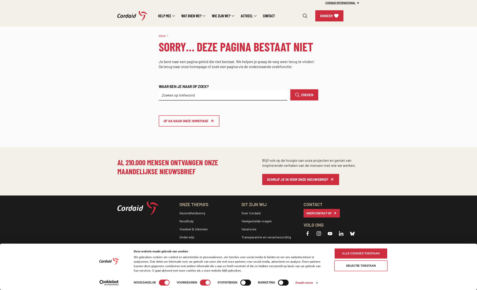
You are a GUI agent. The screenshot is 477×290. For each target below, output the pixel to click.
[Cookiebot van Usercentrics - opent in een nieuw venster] (109, 283)
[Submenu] (174, 16)
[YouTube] (330, 233)
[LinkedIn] (341, 233)
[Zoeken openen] (305, 16)
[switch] (205, 283)
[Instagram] (319, 233)
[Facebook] (308, 233)
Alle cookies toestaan (361, 253)
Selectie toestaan (361, 265)
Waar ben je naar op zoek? (184, 86)
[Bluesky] (352, 233)
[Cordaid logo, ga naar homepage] (132, 16)
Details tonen (304, 282)
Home (162, 35)
